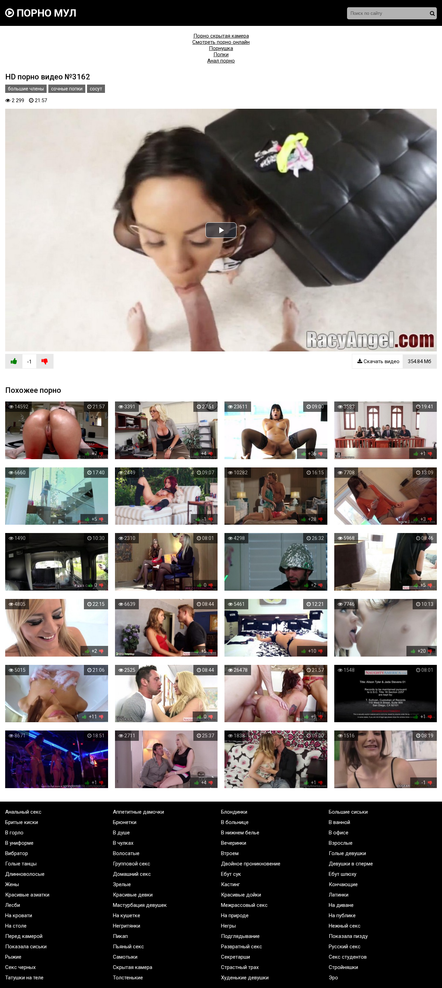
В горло (14, 833)
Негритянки (126, 926)
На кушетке (126, 915)
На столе (16, 926)
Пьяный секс (128, 946)
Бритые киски (21, 822)
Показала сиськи (26, 946)
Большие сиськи (348, 812)
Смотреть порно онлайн (221, 42)
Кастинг (230, 884)
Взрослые (341, 843)
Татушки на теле (24, 978)
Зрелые (122, 884)
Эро (333, 978)
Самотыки (125, 957)
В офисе (338, 833)
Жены (12, 884)
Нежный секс (345, 926)
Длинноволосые (25, 874)
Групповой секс (131, 864)
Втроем (230, 853)
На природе (235, 915)
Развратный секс (241, 946)
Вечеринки (233, 843)
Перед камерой (23, 936)
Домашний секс (132, 874)
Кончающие (343, 884)
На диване (341, 905)
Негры (228, 926)
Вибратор (16, 853)
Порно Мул (45, 13)
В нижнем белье (240, 833)
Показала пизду (348, 936)
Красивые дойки (241, 895)
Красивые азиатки (27, 895)
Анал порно (221, 61)
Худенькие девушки (245, 978)
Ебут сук (231, 874)
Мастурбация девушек (140, 905)
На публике (342, 915)
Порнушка (221, 48)
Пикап (120, 936)
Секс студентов (348, 957)
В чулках (123, 843)
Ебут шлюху (342, 874)
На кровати (18, 915)
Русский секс (345, 946)
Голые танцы (21, 864)
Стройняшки (343, 967)
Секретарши (235, 957)
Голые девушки (347, 853)
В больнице (235, 822)
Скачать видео (396, 361)
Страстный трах (240, 967)
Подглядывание (240, 936)
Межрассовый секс (244, 905)
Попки (221, 54)
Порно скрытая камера (221, 36)
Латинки (338, 895)
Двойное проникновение (250, 864)
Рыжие (13, 957)
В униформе (19, 843)
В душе (121, 833)
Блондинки (234, 812)
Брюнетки (124, 822)
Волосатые (126, 853)
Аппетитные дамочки (138, 812)
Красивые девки (133, 895)
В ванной (339, 822)
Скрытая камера (132, 967)
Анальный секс (23, 812)
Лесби (12, 905)
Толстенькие (128, 978)
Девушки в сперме (351, 864)
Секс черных (20, 967)
